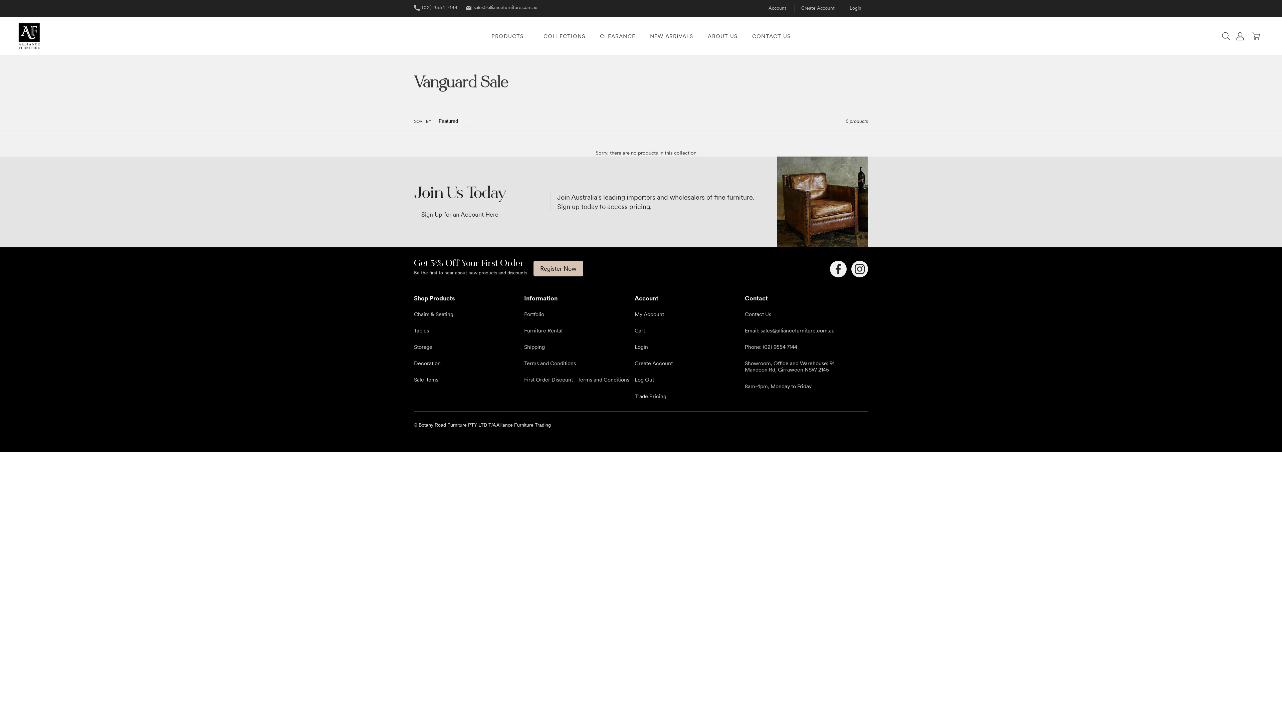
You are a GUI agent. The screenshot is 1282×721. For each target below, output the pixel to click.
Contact (756, 298)
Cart (640, 330)
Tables (421, 330)
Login (855, 8)
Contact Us (758, 314)
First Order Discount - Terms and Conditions (576, 379)
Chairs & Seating (433, 314)
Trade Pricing (650, 396)
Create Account (818, 8)
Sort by (422, 121)
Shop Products (434, 298)
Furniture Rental (543, 330)
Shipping (534, 346)
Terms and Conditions (550, 363)
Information (541, 298)
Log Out (644, 379)
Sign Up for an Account (459, 214)
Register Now (558, 268)
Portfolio (534, 314)
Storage (423, 346)
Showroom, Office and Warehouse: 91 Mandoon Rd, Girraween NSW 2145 (789, 366)
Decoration (427, 363)
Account (777, 8)
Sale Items (426, 379)
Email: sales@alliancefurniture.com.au (790, 330)
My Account (649, 314)
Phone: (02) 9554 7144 (771, 346)
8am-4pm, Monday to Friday (778, 386)
